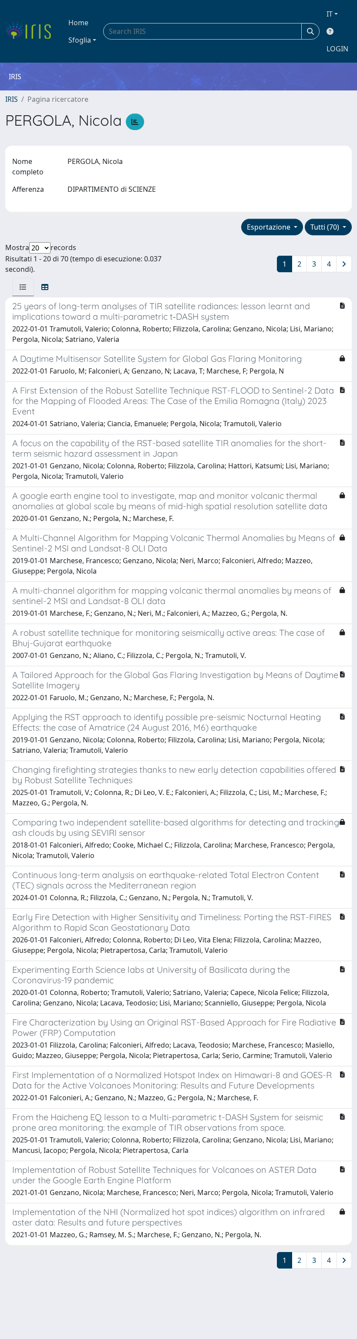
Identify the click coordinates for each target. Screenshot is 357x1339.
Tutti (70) (325, 227)
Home (78, 22)
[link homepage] (31, 31)
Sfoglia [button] (79, 40)
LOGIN (337, 48)
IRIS (11, 99)
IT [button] (330, 14)
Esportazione (269, 227)
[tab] (23, 287)
